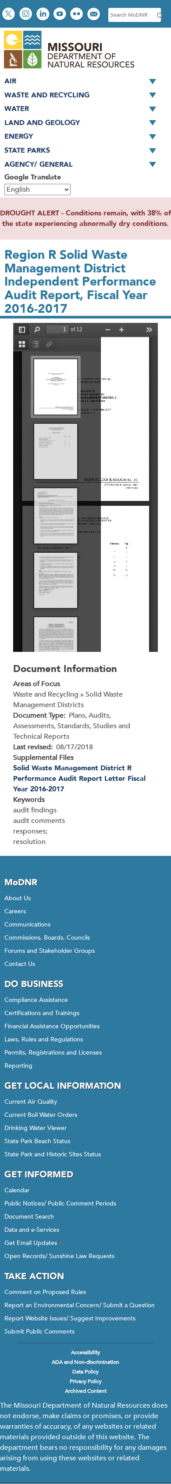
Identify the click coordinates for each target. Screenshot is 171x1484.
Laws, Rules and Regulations (43, 1039)
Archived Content (86, 1391)
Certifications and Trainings (41, 1013)
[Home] (68, 69)
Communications (27, 924)
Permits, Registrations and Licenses (53, 1052)
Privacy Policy (86, 1381)
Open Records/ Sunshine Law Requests (59, 1256)
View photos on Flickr (77, 14)
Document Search (29, 1216)
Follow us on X (9, 14)
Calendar (16, 1190)
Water (16, 109)
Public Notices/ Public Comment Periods (60, 1203)
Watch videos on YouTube (60, 14)
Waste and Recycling (46, 95)
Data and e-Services (31, 1230)
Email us (94, 14)
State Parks (27, 150)
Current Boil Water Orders (40, 1115)
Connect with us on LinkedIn (43, 14)
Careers (15, 911)
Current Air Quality (30, 1102)
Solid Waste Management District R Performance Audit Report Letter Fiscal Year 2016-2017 (79, 778)
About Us (17, 898)
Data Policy (85, 1371)
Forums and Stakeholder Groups (49, 951)
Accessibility (85, 1352)
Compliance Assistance (36, 1000)
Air (10, 81)
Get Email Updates (30, 1243)
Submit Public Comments (39, 1331)
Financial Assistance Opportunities (52, 1026)
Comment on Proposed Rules (45, 1292)
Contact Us (19, 964)
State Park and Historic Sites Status (52, 1154)
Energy (18, 136)
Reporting (18, 1066)
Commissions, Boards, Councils (47, 937)
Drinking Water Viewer (35, 1128)
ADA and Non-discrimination (85, 1362)
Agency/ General (38, 164)
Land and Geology (42, 123)
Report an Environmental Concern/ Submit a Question (79, 1305)
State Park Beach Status (37, 1141)
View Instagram (26, 14)
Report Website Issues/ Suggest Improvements (69, 1318)
